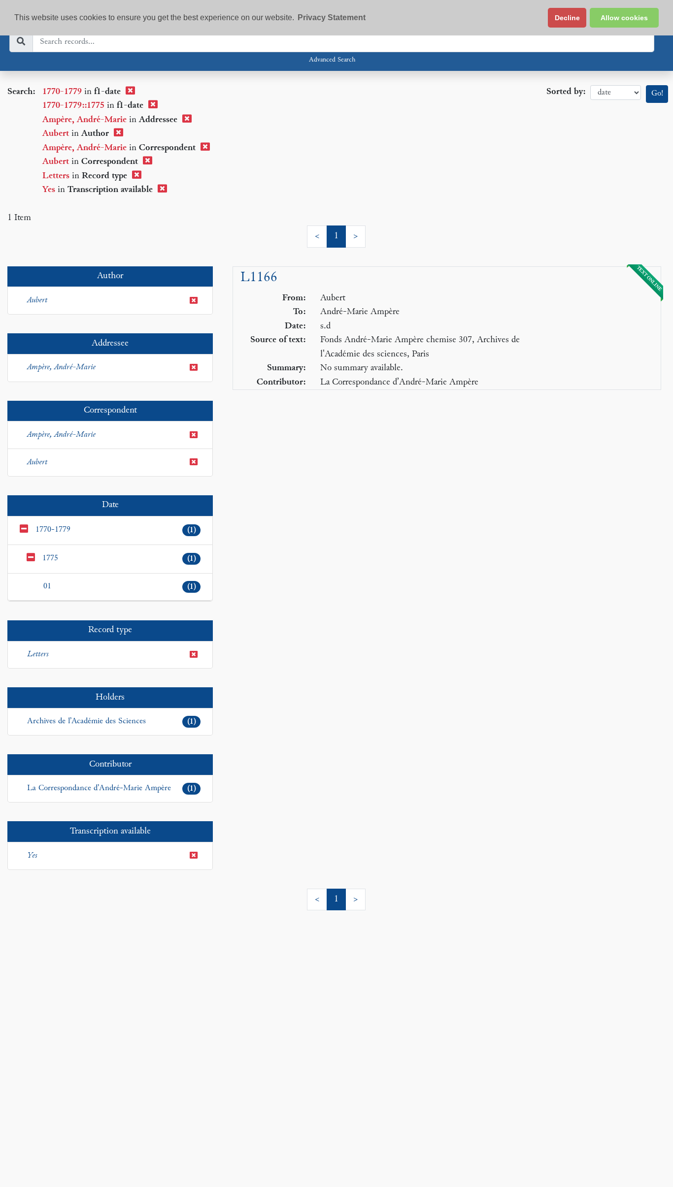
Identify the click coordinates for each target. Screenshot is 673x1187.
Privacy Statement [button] (332, 17)
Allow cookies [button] (624, 18)
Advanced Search (332, 60)
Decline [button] (567, 18)
